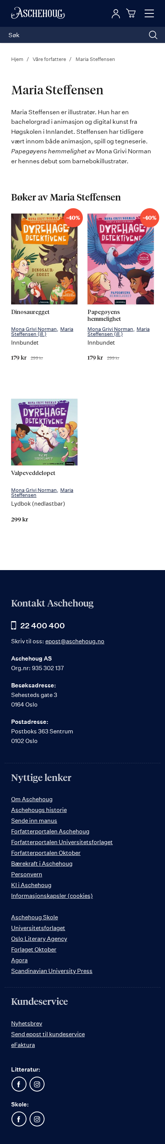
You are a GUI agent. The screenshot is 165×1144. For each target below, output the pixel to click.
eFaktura (23, 1045)
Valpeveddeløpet (33, 473)
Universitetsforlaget (38, 928)
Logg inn (116, 14)
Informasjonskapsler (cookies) (52, 895)
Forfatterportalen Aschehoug (50, 831)
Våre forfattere (50, 59)
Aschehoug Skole (34, 917)
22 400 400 (42, 625)
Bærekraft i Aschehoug (42, 863)
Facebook (18, 1084)
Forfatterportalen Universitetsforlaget (62, 842)
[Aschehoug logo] (38, 13)
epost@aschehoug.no (74, 641)
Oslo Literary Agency (39, 938)
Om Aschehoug (32, 799)
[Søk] (153, 35)
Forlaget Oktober (33, 949)
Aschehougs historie (39, 810)
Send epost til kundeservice (48, 1034)
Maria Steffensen (42, 331)
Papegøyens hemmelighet (104, 315)
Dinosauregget (30, 312)
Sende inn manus (34, 820)
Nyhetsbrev (26, 1023)
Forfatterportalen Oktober (46, 852)
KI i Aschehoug (31, 885)
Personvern (26, 874)
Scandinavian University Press (51, 971)
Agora (19, 960)
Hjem (18, 59)
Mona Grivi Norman (34, 329)
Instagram (37, 1084)
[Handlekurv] (132, 13)
